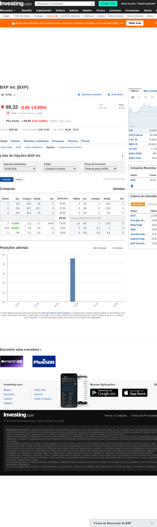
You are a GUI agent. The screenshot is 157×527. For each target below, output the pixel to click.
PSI (131, 130)
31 (39, 213)
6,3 (108, 232)
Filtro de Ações (22, 16)
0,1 (29, 232)
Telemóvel (9, 394)
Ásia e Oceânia (135, 16)
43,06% (15, 228)
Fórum (85, 141)
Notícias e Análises (36, 141)
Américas (88, 16)
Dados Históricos (34, 147)
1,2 (29, 223)
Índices (135, 91)
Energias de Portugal (142, 220)
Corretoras (115, 10)
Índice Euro (135, 158)
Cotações (6, 179)
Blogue (7, 390)
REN (133, 229)
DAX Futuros (136, 135)
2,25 (108, 223)
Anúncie (38, 394)
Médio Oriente (116, 16)
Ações (6, 16)
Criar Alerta (117, 94)
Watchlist (27, 10)
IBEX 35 (133, 144)
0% (18, 203)
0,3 (29, 228)
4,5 (98, 232)
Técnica (100, 10)
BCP (133, 215)
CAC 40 (133, 139)
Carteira (8, 399)
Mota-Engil (136, 225)
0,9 (38, 228)
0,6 (108, 213)
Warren (51, 16)
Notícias (73, 10)
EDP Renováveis (140, 243)
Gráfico (15, 141)
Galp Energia (138, 239)
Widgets (8, 403)
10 (52, 228)
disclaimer (96, 317)
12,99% (15, 223)
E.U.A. (122, 108)
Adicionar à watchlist (91, 94)
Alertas (148, 10)
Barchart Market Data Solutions (56, 313)
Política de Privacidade (144, 415)
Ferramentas (132, 10)
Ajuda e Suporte (42, 399)
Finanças (58, 141)
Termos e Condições (115, 415)
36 (39, 203)
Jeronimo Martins (140, 234)
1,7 (38, 223)
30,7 (29, 208)
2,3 (98, 228)
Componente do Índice (70, 147)
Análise (19, 179)
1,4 (78, 223)
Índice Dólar (135, 153)
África (150, 16)
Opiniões (87, 10)
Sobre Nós (39, 390)
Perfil (18, 147)
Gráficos (60, 10)
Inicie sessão (128, 3)
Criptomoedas (44, 10)
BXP (133, 180)
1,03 (6, 228)
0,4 (38, 232)
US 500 (133, 149)
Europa (101, 16)
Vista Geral (6, 147)
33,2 (29, 203)
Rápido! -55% (108, 3)
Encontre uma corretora (19, 349)
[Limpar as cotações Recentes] (132, 185)
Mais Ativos (137, 204)
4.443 (51, 223)
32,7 (38, 208)
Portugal (38, 16)
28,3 (29, 213)
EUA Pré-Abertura (70, 16)
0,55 (108, 203)
